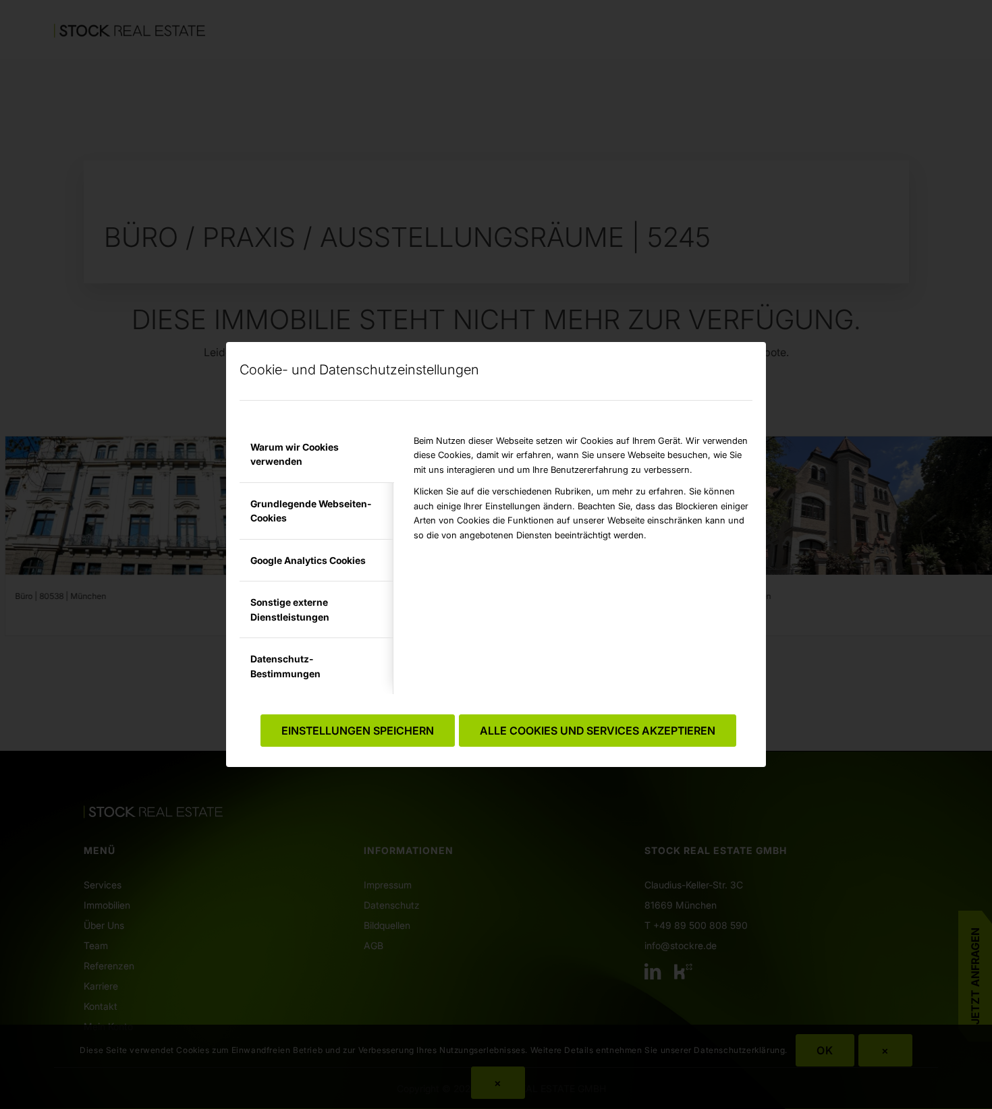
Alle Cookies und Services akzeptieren (597, 730)
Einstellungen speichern (357, 730)
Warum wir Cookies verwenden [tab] (294, 454)
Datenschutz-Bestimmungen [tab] (285, 666)
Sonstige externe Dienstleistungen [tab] (289, 609)
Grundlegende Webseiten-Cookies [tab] (310, 510)
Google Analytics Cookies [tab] (308, 560)
